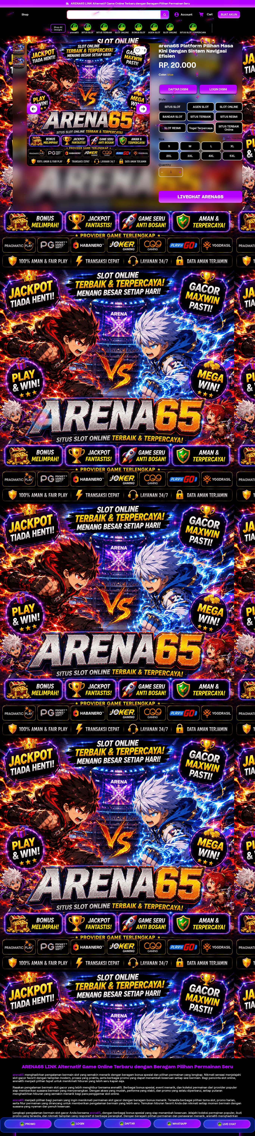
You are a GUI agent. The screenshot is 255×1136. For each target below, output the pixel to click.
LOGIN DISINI (218, 89)
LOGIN (80, 1123)
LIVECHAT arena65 (200, 197)
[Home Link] (48, 15)
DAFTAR (130, 1123)
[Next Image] (143, 109)
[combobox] (114, 14)
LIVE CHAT (229, 1124)
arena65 (18, 1074)
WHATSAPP (179, 1124)
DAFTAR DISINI (178, 89)
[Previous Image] (33, 109)
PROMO (30, 1123)
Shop (25, 14)
